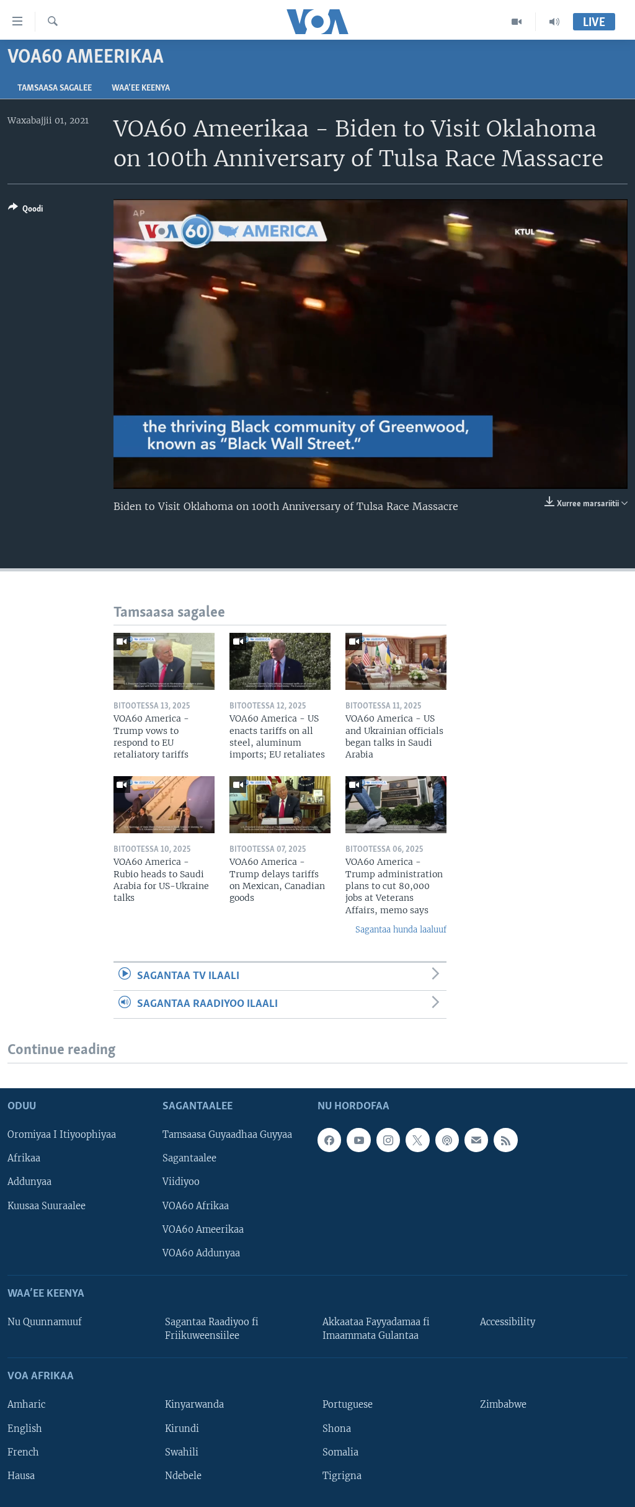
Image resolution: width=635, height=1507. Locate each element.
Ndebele (183, 1475)
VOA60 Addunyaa (201, 1252)
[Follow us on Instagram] (388, 1139)
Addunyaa (29, 1181)
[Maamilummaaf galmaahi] (476, 1139)
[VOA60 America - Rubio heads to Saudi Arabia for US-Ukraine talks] (164, 804)
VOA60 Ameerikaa (203, 1229)
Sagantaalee (189, 1158)
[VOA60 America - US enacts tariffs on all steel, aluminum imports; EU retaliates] (280, 661)
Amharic (26, 1404)
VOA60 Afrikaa (195, 1205)
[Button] (25, 211)
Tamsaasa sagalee (54, 88)
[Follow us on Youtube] (358, 1139)
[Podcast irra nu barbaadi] (447, 1139)
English (24, 1428)
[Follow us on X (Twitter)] (417, 1139)
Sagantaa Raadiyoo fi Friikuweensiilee (212, 1329)
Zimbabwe (503, 1404)
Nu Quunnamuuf (44, 1322)
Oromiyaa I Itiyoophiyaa (61, 1134)
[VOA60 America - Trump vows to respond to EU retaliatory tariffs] (164, 661)
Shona (336, 1428)
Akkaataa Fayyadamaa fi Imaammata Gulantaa (376, 1329)
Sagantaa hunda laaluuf (400, 929)
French (23, 1451)
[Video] (517, 21)
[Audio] (554, 21)
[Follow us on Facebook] (329, 1139)
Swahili (181, 1451)
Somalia (340, 1451)
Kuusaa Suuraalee (46, 1205)
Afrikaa (23, 1158)
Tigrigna (342, 1475)
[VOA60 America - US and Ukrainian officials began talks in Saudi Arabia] (395, 661)
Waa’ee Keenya (141, 88)
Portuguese (347, 1404)
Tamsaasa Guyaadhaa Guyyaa (227, 1134)
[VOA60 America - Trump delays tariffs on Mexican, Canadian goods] (280, 804)
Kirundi (182, 1428)
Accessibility (507, 1322)
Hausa (21, 1475)
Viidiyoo (181, 1181)
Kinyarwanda (194, 1404)
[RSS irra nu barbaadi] (505, 1139)
